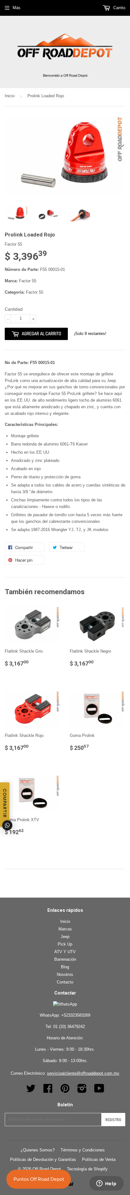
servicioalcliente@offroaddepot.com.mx (83, 1073)
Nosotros (65, 974)
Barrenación (65, 959)
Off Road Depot (46, 1169)
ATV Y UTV (65, 951)
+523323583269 (75, 1015)
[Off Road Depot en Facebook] (48, 1090)
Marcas (65, 929)
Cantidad (14, 309)
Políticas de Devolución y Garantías (43, 1159)
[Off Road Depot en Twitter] (31, 1090)
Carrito (118, 7)
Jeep (65, 936)
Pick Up (65, 944)
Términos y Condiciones (83, 1150)
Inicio (10, 95)
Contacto (65, 982)
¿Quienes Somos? (38, 1150)
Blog (65, 967)
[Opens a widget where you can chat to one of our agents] (106, 1184)
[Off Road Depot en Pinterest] (65, 1090)
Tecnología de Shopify (87, 1169)
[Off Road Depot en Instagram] (82, 1090)
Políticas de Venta (98, 1159)
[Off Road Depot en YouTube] (99, 1090)
